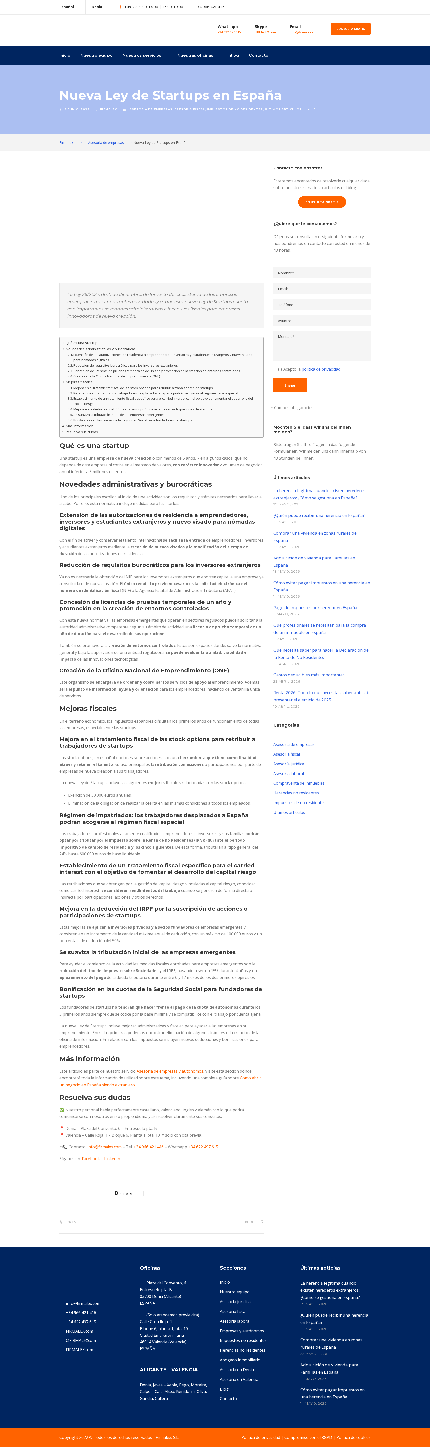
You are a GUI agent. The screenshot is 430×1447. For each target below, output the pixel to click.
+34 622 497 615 (229, 32)
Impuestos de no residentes (235, 109)
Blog (234, 55)
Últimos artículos (283, 109)
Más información (79, 426)
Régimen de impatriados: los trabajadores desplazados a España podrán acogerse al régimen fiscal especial (155, 393)
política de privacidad (321, 369)
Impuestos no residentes (243, 1340)
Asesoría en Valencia (239, 1379)
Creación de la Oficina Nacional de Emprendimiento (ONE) (116, 376)
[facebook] (360, 7)
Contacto (258, 55)
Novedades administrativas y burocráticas (101, 349)
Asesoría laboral (288, 773)
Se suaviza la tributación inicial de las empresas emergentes (119, 414)
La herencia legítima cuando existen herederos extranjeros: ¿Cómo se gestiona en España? (330, 1290)
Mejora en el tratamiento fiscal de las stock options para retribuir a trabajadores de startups (143, 388)
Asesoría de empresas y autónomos (170, 1071)
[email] (352, 7)
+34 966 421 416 (149, 1147)
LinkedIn (112, 1158)
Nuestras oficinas (195, 55)
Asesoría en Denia (237, 1369)
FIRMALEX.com (265, 32)
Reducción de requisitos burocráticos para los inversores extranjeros (125, 365)
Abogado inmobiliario (240, 1360)
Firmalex (108, 109)
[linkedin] (369, 7)
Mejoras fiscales (79, 382)
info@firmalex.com (304, 32)
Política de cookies (353, 1437)
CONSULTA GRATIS (350, 29)
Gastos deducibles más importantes (309, 675)
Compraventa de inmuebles (299, 783)
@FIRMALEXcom (81, 1340)
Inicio (64, 55)
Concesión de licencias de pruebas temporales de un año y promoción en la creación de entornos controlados (156, 371)
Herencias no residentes (296, 793)
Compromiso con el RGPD (308, 1437)
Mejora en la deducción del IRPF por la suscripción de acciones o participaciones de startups (142, 409)
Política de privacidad (260, 1437)
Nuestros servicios (142, 55)
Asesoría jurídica (288, 764)
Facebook (91, 1158)
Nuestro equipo (96, 55)
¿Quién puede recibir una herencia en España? (319, 515)
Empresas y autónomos (242, 1331)
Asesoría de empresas (151, 109)
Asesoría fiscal (189, 109)
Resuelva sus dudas (82, 432)
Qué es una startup (82, 342)
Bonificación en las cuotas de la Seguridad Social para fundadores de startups (132, 420)
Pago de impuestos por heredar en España (315, 607)
